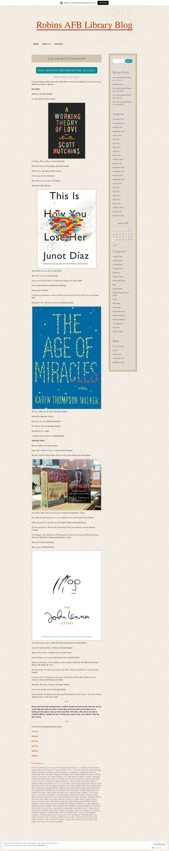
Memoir (83, 794)
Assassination (73, 772)
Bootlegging (66, 774)
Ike (33, 790)
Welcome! (116, 327)
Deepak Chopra (79, 779)
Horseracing (86, 788)
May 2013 (116, 147)
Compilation (96, 776)
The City (81, 812)
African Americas (37, 770)
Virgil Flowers (88, 819)
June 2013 (116, 143)
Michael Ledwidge (38, 797)
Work (39, 821)
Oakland (76, 799)
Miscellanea (91, 797)
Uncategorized (118, 323)
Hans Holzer (86, 785)
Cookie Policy (41, 845)
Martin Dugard (75, 794)
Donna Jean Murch (76, 781)
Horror (79, 788)
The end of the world (63, 815)
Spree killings (53, 810)
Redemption (96, 803)
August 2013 (117, 135)
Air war (69, 770)
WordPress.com (118, 362)
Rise (66, 806)
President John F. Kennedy (66, 803)
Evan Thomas (48, 783)
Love (57, 794)
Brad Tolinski (75, 774)
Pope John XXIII (66, 801)
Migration (83, 797)
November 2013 (118, 123)
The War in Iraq (62, 817)
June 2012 (116, 191)
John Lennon (91, 790)
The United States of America (46, 817)
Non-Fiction (69, 799)
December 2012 (118, 167)
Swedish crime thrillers (66, 810)
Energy (41, 783)
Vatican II (79, 819)
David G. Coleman (58, 779)
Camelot (34, 776)
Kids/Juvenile (117, 288)
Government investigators (57, 785)
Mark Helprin (64, 794)
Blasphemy (57, 774)
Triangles (41, 819)
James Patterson (61, 790)
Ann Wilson (42, 772)
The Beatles (43, 812)
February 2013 (118, 159)
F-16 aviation (66, 783)
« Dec (115, 245)
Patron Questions (119, 315)
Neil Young (53, 799)
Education (93, 781)
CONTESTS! (58, 44)
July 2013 (116, 139)
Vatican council (70, 819)
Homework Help (119, 280)
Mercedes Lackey (92, 794)
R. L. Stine (87, 803)
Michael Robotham (64, 797)
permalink (59, 821)
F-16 (59, 783)
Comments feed (118, 358)
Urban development (50, 819)
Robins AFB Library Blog (84, 24)
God (46, 785)
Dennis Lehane (90, 779)
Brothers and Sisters (86, 774)
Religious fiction (51, 806)
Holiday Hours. (118, 84)
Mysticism (35, 799)
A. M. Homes (82, 767)
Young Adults (118, 331)
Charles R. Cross (61, 776)
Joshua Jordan (51, 792)
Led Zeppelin (50, 794)
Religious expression (38, 806)
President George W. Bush (48, 803)
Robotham (72, 806)
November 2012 (118, 171)
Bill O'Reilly (41, 774)
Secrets (85, 808)
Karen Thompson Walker (73, 792)
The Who (72, 817)
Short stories (36, 810)
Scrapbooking (67, 808)
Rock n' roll (89, 806)
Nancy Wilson (43, 799)
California (97, 774)
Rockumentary (36, 808)
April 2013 (117, 151)
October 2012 (118, 175)
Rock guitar (80, 806)
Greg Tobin (70, 785)
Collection (81, 776)
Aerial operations (93, 767)
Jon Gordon (42, 792)
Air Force (63, 770)
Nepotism (61, 799)
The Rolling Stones (87, 815)
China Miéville (72, 776)
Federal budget (76, 783)
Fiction (93, 783)
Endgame (35, 783)
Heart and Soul (41, 788)
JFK (68, 790)
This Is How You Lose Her (84, 817)
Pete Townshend (44, 801)
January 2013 (117, 163)
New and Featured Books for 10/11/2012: (67, 70)
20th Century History (70, 767)
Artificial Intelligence (61, 772)
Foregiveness (40, 785)
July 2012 (116, 187)
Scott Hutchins (57, 808)
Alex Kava (76, 770)
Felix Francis (86, 783)
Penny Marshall (85, 799)
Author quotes (118, 260)
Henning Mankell (52, 788)
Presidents (79, 803)
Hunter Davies (95, 788)
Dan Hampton (46, 779)
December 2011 (118, 215)
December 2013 (118, 119)
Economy (86, 781)
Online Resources (119, 311)
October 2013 (118, 127)
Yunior (44, 821)
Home (35, 44)
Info (114, 284)
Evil (55, 783)
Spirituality (44, 810)
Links (115, 299)
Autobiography (83, 772)
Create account (118, 346)
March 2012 (117, 203)
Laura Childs (41, 794)
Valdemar (61, 819)
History (73, 788)
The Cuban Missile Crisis (47, 815)
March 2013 (117, 155)
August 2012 (117, 183)
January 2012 (117, 211)
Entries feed (117, 354)
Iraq (54, 790)
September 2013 (119, 131)
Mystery (98, 797)
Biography (49, 774)
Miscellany (117, 303)
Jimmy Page (75, 790)
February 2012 (118, 207)
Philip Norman (55, 801)
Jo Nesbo (83, 790)
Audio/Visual (117, 256)
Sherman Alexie (93, 808)
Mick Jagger (75, 797)
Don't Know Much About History (58, 781)
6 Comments (37, 763)
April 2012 (117, 199)
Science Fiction (47, 808)
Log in (115, 350)
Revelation (60, 806)
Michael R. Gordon (51, 797)
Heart (33, 788)
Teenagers (86, 810)
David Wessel (69, 779)
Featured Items (43, 767)
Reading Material (119, 319)
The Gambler (75, 815)
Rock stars (97, 806)
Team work (78, 810)
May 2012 (116, 195)
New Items (52, 767)
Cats (48, 776)
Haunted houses (96, 785)
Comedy (88, 776)
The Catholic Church (71, 812)
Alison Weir (85, 770)
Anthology (50, 772)
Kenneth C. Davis (87, 792)
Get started (103, 3)
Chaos (53, 776)
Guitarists (78, 785)
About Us (46, 44)
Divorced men (41, 781)
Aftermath (47, 770)
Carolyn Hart (42, 776)
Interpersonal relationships (43, 790)
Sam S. (77, 77)
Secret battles (77, 808)
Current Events (118, 268)
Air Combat (55, 770)
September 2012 (119, 179)
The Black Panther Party (55, 812)
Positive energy (78, 801)
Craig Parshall (36, 779)
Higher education (64, 788)
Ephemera (116, 272)
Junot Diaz (60, 792)
